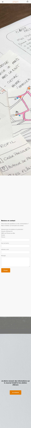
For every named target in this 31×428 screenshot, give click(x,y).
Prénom (3, 237)
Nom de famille (5, 243)
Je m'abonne (15, 392)
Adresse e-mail (5, 249)
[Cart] (28, 1)
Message (3, 255)
